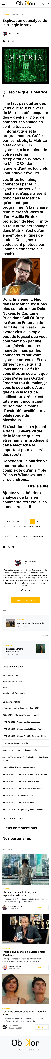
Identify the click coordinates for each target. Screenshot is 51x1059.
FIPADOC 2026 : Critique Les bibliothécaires (21, 722)
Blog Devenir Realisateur (13, 693)
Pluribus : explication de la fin (15, 743)
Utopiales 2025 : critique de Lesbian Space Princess (24, 774)
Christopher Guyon (15, 906)
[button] (3, 4)
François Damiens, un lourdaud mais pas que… (23, 953)
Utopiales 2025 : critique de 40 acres (18, 802)
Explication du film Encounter (31, 623)
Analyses (6, 14)
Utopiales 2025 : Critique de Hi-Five (17, 795)
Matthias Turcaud (14, 966)
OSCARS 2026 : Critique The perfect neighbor (21, 715)
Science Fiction (37, 536)
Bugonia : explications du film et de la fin (19, 750)
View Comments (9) (24, 600)
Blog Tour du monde (12, 681)
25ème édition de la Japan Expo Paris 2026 (20, 708)
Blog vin (6, 687)
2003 (15, 536)
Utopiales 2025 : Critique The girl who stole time (23, 809)
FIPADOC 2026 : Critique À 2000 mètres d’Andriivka (24, 736)
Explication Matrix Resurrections (14, 650)
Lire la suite (38, 486)
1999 (6, 536)
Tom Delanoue (13, 33)
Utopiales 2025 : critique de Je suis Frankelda (22, 788)
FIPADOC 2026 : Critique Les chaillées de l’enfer (22, 729)
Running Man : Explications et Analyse (18, 767)
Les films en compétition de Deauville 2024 (24, 1013)
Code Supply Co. (34, 1050)
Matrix (24, 536)
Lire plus (41, 907)
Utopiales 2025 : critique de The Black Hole (20, 781)
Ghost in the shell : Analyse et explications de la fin (20, 894)
